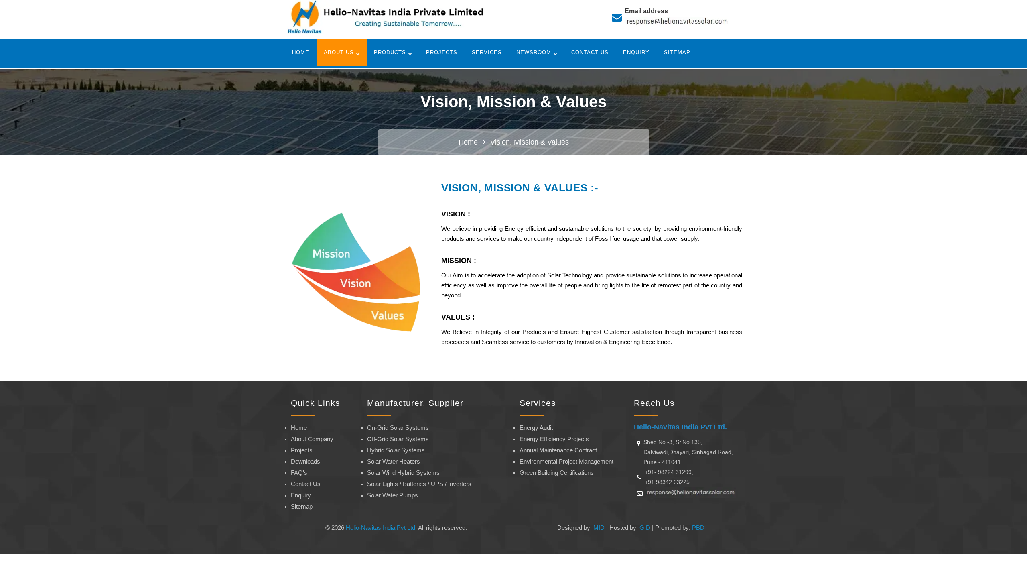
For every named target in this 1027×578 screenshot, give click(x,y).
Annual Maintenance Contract (558, 450)
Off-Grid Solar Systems (398, 439)
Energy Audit (536, 427)
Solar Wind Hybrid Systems (403, 472)
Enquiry (301, 495)
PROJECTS (441, 52)
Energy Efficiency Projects (554, 439)
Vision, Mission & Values (529, 142)
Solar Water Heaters (393, 461)
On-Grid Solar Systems (398, 427)
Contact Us (306, 483)
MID (599, 527)
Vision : (455, 214)
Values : (458, 317)
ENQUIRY (636, 52)
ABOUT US (339, 52)
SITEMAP (677, 52)
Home (468, 142)
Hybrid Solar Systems (396, 450)
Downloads (305, 461)
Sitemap (302, 506)
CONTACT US (590, 52)
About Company (312, 439)
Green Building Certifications (557, 472)
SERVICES (487, 52)
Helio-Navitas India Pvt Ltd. (381, 527)
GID (644, 527)
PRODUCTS (390, 52)
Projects (302, 450)
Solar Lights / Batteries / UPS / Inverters (419, 483)
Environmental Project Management (566, 461)
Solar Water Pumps (392, 495)
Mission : (458, 260)
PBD (698, 527)
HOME (300, 52)
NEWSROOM (533, 52)
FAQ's (299, 472)
